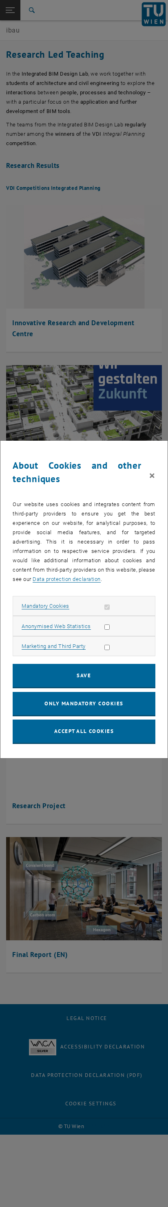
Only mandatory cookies (84, 703)
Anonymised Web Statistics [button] (56, 626)
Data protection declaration (67, 579)
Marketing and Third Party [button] (54, 646)
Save (84, 675)
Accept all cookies (84, 731)
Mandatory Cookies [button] (45, 606)
